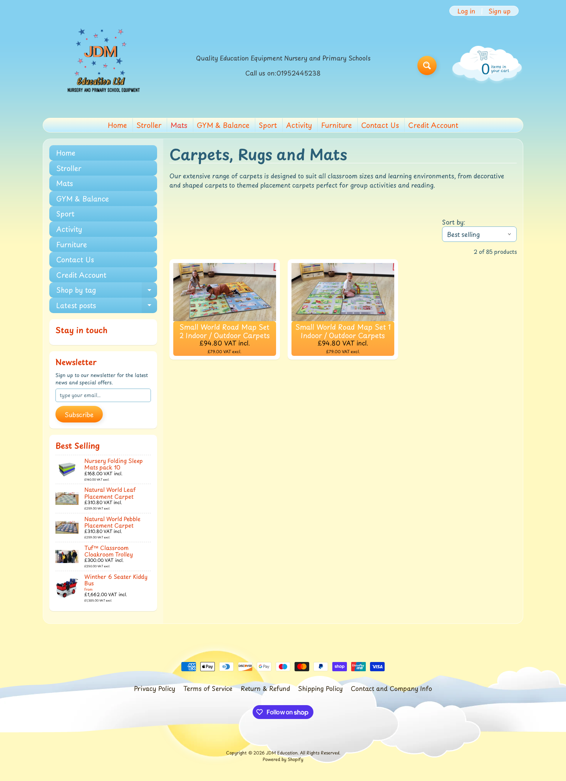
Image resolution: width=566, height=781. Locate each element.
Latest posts (106, 306)
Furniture (336, 125)
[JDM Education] (100, 65)
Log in (466, 11)
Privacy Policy (154, 688)
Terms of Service (208, 688)
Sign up (500, 11)
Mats (179, 125)
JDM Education (282, 752)
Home (117, 125)
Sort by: (454, 221)
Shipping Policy (320, 688)
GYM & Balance (223, 125)
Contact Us (380, 125)
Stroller (148, 125)
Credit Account (433, 125)
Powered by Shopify (283, 759)
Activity (299, 125)
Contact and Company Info (391, 688)
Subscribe (79, 414)
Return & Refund (265, 688)
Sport (268, 125)
